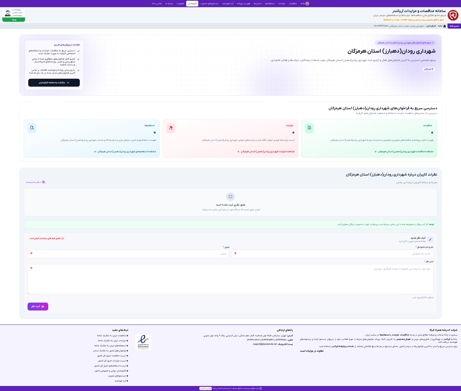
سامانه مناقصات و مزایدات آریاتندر (419, 11)
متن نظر (428, 261)
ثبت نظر (35, 306)
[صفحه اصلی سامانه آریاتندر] (453, 15)
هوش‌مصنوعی (403, 339)
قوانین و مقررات (205, 388)
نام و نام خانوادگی (424, 247)
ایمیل (226, 247)
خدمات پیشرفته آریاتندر (343, 346)
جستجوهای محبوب (117, 375)
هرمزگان (427, 69)
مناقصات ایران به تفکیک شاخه (111, 335)
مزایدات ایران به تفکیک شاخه (112, 340)
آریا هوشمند (120, 381)
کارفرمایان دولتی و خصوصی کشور (110, 370)
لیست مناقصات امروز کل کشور (111, 355)
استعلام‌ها (384, 335)
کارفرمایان (431, 26)
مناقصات (404, 335)
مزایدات (395, 335)
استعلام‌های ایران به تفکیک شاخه (110, 345)
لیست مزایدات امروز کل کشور (112, 360)
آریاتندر (446, 339)
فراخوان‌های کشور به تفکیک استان (109, 350)
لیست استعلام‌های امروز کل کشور (110, 365)
